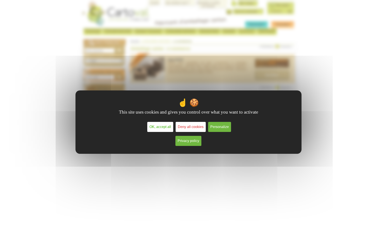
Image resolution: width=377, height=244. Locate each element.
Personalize (219, 127)
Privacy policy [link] (188, 141)
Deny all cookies (191, 127)
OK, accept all (160, 127)
